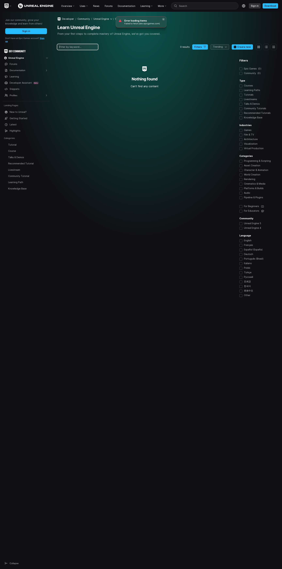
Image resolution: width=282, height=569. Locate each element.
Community (84, 18)
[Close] (163, 19)
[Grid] (259, 47)
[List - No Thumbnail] (274, 47)
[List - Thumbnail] (266, 47)
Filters (198, 46)
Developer (68, 18)
